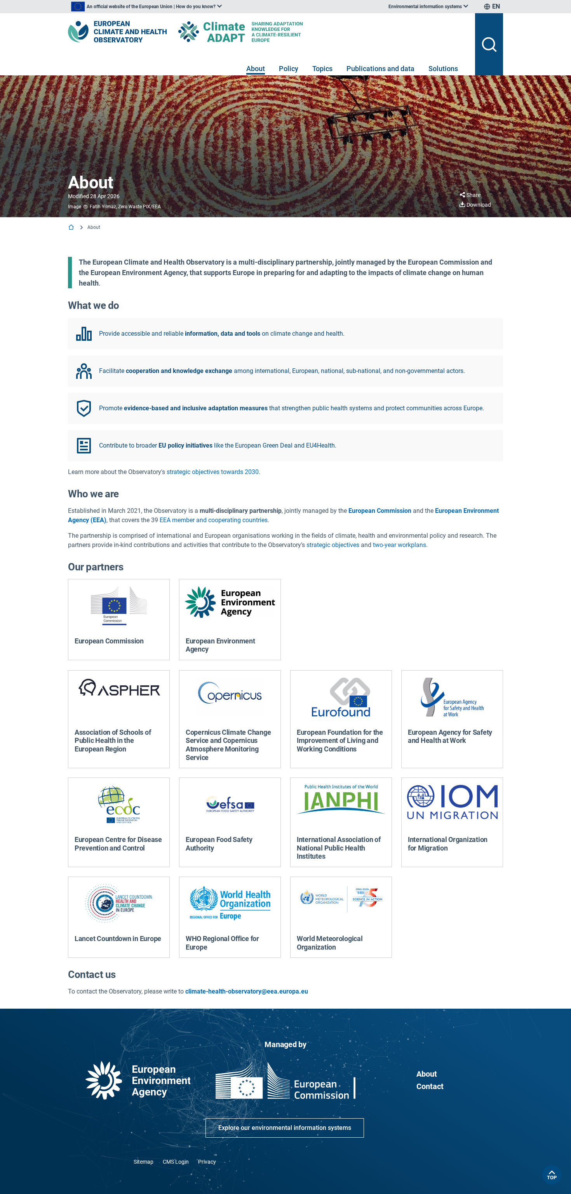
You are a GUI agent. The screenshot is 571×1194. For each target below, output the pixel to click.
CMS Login (176, 1162)
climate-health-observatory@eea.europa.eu (246, 991)
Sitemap (143, 1162)
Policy (288, 68)
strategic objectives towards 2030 (213, 472)
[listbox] (146, 6)
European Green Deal (263, 445)
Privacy (207, 1162)
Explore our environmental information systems (284, 1127)
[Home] (72, 228)
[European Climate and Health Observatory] (117, 31)
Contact (430, 1086)
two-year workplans (399, 545)
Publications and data (380, 68)
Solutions (443, 68)
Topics (322, 68)
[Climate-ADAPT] (256, 31)
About (255, 68)
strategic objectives (332, 545)
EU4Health (320, 445)
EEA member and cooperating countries (214, 520)
